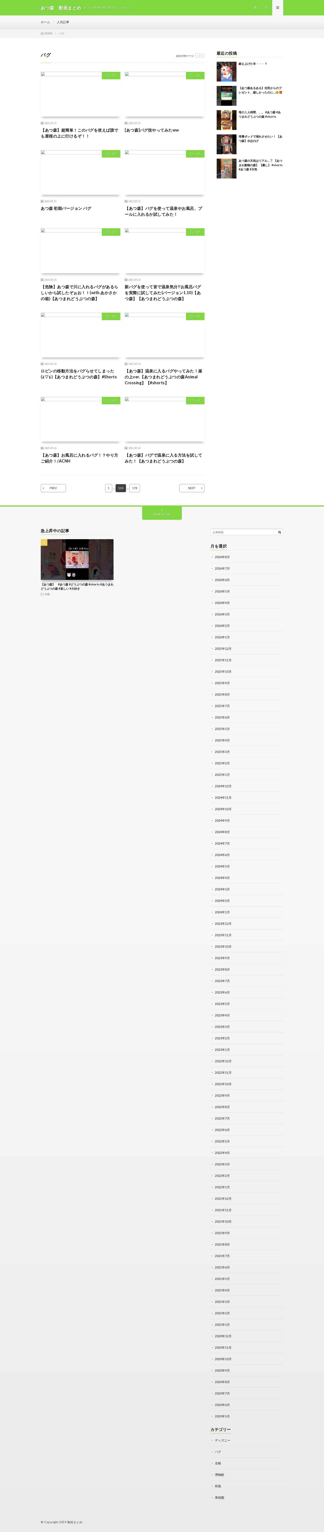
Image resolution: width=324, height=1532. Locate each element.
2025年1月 (222, 774)
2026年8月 (222, 557)
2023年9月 (222, 958)
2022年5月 (222, 1141)
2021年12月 (223, 1198)
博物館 (219, 1474)
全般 (47, 594)
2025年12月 (223, 648)
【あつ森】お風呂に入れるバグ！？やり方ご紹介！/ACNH (79, 458)
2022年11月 (223, 1072)
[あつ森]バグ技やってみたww (152, 130)
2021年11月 (223, 1210)
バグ (113, 75)
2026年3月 (222, 614)
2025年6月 (222, 717)
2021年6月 (222, 1267)
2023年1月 (222, 1049)
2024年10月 (223, 809)
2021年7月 (222, 1256)
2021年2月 (222, 1313)
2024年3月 (222, 889)
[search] (279, 532)
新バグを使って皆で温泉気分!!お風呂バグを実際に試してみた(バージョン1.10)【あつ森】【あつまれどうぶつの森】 (163, 292)
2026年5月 (222, 591)
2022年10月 (223, 1084)
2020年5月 (222, 1416)
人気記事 (63, 22)
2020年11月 (223, 1347)
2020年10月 (223, 1359)
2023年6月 (222, 992)
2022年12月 (223, 1061)
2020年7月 (222, 1393)
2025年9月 (222, 683)
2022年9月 (222, 1095)
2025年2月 (222, 763)
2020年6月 (222, 1405)
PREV (53, 488)
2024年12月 (223, 786)
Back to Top (162, 514)
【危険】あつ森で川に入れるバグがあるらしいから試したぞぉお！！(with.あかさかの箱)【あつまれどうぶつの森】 (79, 292)
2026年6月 (222, 580)
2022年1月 (222, 1187)
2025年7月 (222, 706)
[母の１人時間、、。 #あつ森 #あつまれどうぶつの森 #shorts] (226, 120)
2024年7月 (222, 843)
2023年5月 (222, 1004)
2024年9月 (222, 820)
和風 (218, 1486)
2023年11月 (223, 935)
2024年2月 (222, 900)
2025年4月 (222, 740)
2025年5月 (222, 729)
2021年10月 (223, 1221)
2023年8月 (222, 969)
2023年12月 (223, 923)
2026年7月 (222, 568)
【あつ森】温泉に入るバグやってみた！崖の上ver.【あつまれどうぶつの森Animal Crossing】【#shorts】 (163, 376)
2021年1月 (222, 1324)
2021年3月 (222, 1302)
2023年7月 (222, 981)
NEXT (192, 488)
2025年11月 (223, 660)
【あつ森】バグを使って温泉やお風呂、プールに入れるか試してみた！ (163, 211)
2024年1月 (222, 912)
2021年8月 (222, 1244)
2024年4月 (222, 878)
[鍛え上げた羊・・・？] (226, 72)
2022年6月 (222, 1130)
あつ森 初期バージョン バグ (66, 208)
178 (134, 488)
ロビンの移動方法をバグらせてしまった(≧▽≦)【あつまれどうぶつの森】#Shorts (79, 373)
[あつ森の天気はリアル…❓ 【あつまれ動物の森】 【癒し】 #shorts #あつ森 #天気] (226, 168)
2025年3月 (222, 752)
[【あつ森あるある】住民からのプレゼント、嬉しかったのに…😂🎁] (226, 96)
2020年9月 (222, 1370)
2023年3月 (222, 1027)
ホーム (45, 22)
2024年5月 (222, 866)
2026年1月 (222, 637)
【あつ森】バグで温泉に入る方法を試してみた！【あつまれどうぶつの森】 (163, 458)
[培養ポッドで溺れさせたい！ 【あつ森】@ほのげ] (226, 144)
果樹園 (219, 1497)
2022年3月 (222, 1164)
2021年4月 (222, 1290)
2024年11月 (223, 797)
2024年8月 (222, 832)
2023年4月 (222, 1015)
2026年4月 (222, 603)
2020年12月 (223, 1336)
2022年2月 (222, 1175)
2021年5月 (222, 1279)
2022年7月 (222, 1118)
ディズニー (222, 1440)
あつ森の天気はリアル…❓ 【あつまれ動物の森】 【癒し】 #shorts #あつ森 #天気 (261, 165)
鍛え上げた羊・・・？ (253, 63)
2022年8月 (222, 1107)
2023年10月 (223, 946)
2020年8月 (222, 1382)
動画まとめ (74, 1522)
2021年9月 (222, 1233)
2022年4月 (222, 1153)
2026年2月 (222, 626)
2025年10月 (223, 671)
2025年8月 (222, 694)
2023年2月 (222, 1038)
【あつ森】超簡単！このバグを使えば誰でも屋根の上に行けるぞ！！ (79, 133)
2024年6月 (222, 855)
